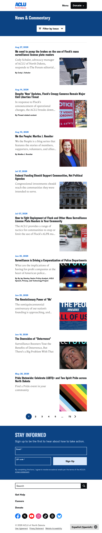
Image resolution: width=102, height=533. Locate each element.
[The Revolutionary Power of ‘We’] (51, 312)
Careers (19, 501)
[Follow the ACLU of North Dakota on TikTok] (45, 516)
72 (70, 416)
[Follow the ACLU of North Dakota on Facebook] (17, 516)
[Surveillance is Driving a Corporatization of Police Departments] (51, 273)
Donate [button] (77, 5)
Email (19, 449)
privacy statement (22, 472)
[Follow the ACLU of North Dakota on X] (24, 516)
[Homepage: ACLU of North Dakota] (24, 5)
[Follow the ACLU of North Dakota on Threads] (52, 516)
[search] (84, 486)
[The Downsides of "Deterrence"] (51, 351)
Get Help (20, 494)
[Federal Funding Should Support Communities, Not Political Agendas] (51, 189)
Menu (65, 5)
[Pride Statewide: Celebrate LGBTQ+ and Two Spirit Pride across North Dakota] (51, 392)
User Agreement (21, 528)
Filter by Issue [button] (51, 28)
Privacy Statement (36, 528)
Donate (19, 507)
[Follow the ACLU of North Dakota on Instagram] (38, 516)
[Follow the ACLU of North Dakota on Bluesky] (59, 516)
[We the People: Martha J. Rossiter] (51, 149)
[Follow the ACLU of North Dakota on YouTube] (31, 516)
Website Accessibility (53, 528)
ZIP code (20, 459)
